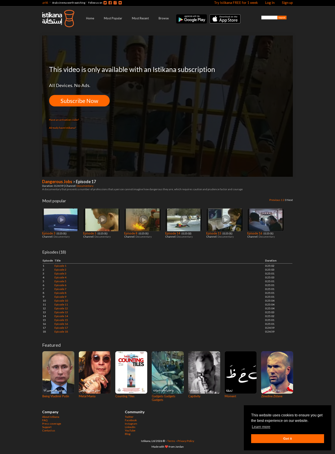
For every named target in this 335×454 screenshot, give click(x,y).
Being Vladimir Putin (55, 396)
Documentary (85, 185)
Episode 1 (60, 265)
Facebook (131, 420)
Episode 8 (131, 233)
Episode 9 (60, 296)
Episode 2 (60, 269)
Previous (274, 200)
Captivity (194, 396)
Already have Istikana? (62, 127)
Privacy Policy (186, 441)
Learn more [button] (261, 427)
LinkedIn (130, 427)
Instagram (131, 423)
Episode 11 (61, 304)
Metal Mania (87, 396)
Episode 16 (255, 233)
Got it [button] (287, 438)
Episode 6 (60, 285)
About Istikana (50, 416)
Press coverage (51, 423)
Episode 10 (61, 300)
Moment (230, 396)
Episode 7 (60, 289)
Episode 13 (61, 312)
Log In (270, 2)
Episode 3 (49, 233)
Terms (171, 441)
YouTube (130, 430)
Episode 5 (90, 233)
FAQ (45, 420)
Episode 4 (60, 277)
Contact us (48, 430)
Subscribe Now (79, 100)
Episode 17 (61, 327)
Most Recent (140, 18)
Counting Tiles (124, 396)
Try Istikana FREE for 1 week (236, 2)
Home (90, 18)
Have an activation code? (64, 119)
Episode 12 (61, 308)
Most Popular (113, 18)
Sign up (287, 2)
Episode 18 (61, 331)
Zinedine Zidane (271, 396)
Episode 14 (173, 233)
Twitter (129, 416)
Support (47, 427)
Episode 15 (214, 233)
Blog (127, 434)
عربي (45, 2)
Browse (164, 18)
